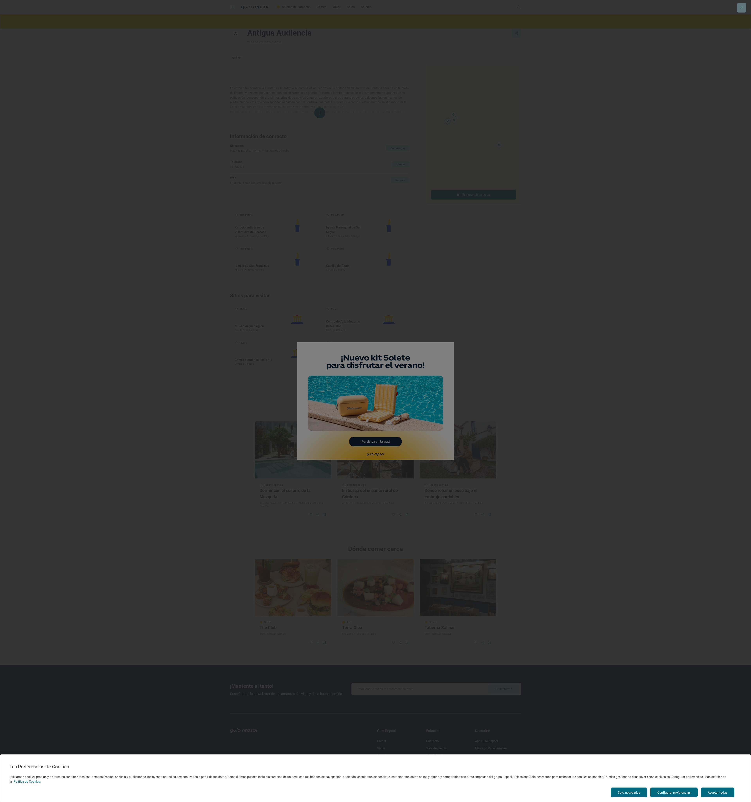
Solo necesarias (629, 792)
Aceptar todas (717, 792)
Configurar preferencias (674, 792)
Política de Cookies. (27, 781)
